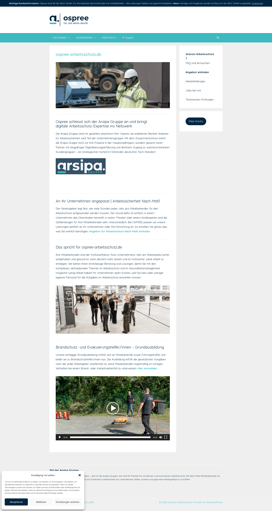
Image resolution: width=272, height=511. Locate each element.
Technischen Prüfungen (200, 99)
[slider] (110, 437)
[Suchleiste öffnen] (218, 37)
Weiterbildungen (195, 81)
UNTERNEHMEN (84, 37)
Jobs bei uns (193, 90)
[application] (113, 408)
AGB (91, 502)
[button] (79, 475)
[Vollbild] (165, 437)
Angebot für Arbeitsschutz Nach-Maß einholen (119, 231)
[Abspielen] (59, 437)
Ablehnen (41, 501)
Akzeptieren (16, 501)
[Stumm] (160, 437)
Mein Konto (196, 121)
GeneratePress (214, 502)
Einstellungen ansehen (67, 501)
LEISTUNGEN (59, 37)
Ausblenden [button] (257, 3)
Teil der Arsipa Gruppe (64, 470)
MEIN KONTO (109, 37)
